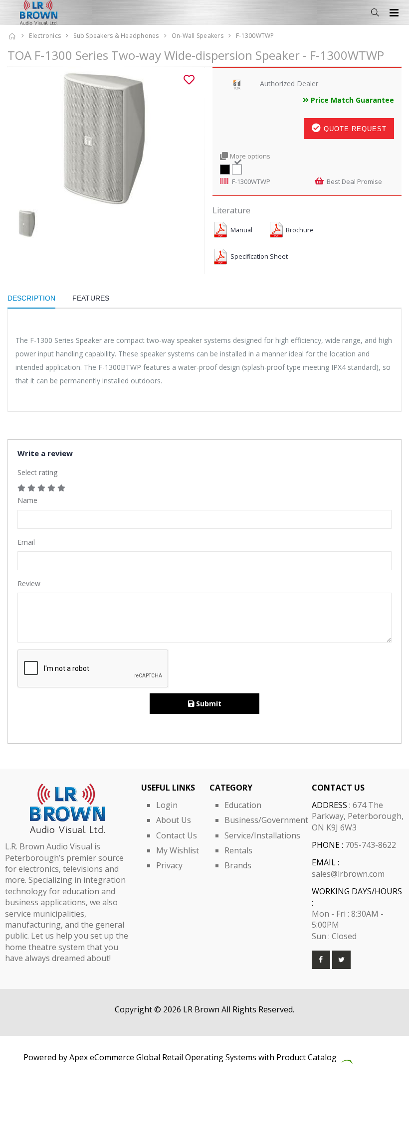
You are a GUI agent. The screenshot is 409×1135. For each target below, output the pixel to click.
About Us (173, 819)
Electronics (45, 35)
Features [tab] (90, 298)
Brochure (300, 230)
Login (167, 805)
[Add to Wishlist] (189, 80)
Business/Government (266, 819)
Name (27, 500)
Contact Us (176, 835)
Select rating (37, 472)
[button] (375, 12)
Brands (237, 865)
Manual (241, 230)
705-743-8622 (370, 844)
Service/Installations (262, 835)
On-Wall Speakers (197, 35)
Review (28, 583)
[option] (102, 138)
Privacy (169, 865)
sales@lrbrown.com (348, 873)
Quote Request (354, 129)
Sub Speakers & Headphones (116, 35)
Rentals (238, 850)
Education (242, 805)
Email (26, 542)
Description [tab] (31, 298)
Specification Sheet (259, 256)
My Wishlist (177, 850)
